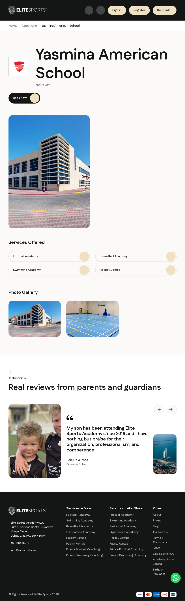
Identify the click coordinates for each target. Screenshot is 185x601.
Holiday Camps (76, 538)
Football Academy (78, 515)
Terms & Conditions (160, 540)
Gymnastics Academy (80, 532)
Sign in (117, 10)
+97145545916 (20, 543)
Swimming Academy (79, 521)
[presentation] (159, 409)
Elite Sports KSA (163, 554)
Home (13, 25)
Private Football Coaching (83, 549)
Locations (29, 25)
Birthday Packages (159, 572)
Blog (156, 526)
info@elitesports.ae (23, 550)
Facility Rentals (75, 544)
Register (139, 10)
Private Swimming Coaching (84, 555)
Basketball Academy (79, 526)
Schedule (164, 10)
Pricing (157, 521)
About (157, 515)
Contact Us (160, 532)
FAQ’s (156, 548)
